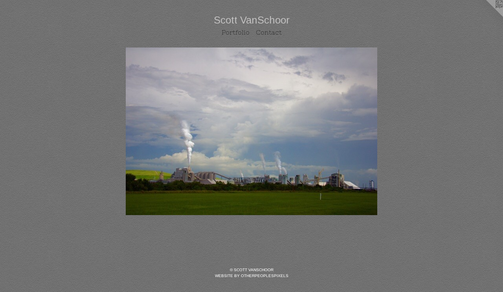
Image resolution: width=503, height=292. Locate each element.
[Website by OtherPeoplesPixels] (487, 15)
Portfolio (236, 32)
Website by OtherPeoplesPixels (251, 276)
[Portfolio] (251, 131)
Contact (269, 32)
